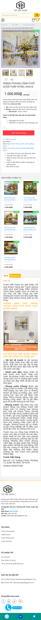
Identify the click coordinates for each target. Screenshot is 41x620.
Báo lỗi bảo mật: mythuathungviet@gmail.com (17, 583)
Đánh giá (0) (14, 276)
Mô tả (6, 276)
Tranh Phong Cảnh (29, 25)
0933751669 (17, 608)
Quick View (11, 208)
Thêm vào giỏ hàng (18, 133)
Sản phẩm (15, 25)
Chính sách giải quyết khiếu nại (12, 564)
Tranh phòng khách (8, 531)
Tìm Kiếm (37, 15)
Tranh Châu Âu (6, 541)
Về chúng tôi (5, 557)
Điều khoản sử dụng (8, 560)
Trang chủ (4, 25)
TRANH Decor (6, 535)
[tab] (5, 276)
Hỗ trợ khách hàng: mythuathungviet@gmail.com (18, 579)
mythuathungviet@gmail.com (17, 516)
